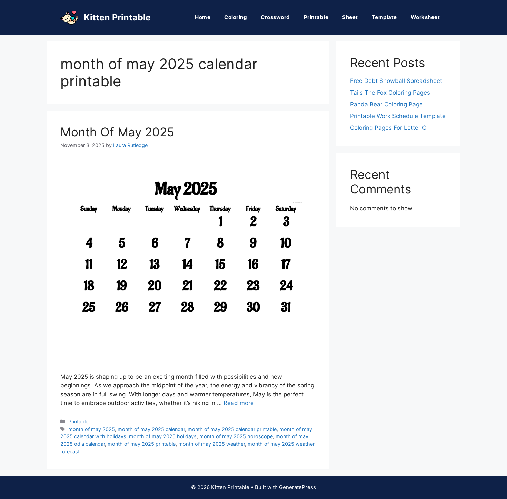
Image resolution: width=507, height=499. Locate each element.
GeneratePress (297, 487)
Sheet (350, 17)
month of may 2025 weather (211, 444)
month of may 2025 (91, 429)
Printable (316, 17)
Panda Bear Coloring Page (386, 104)
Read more (238, 403)
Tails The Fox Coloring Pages (390, 92)
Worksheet (425, 17)
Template (384, 17)
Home (202, 17)
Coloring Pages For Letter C (388, 127)
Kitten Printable (117, 17)
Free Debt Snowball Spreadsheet (396, 80)
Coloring (235, 17)
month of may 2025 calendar (151, 429)
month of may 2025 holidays (163, 436)
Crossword (275, 17)
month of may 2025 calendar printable (232, 429)
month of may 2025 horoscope (236, 436)
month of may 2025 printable (142, 444)
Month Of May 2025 (117, 132)
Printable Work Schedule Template (398, 116)
